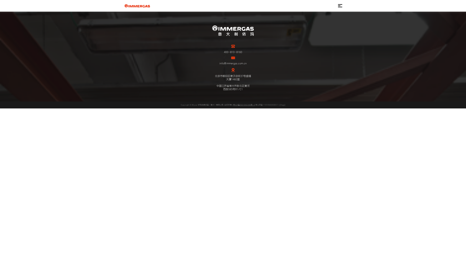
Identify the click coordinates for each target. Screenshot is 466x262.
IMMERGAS (137, 5)
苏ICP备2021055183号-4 (244, 105)
